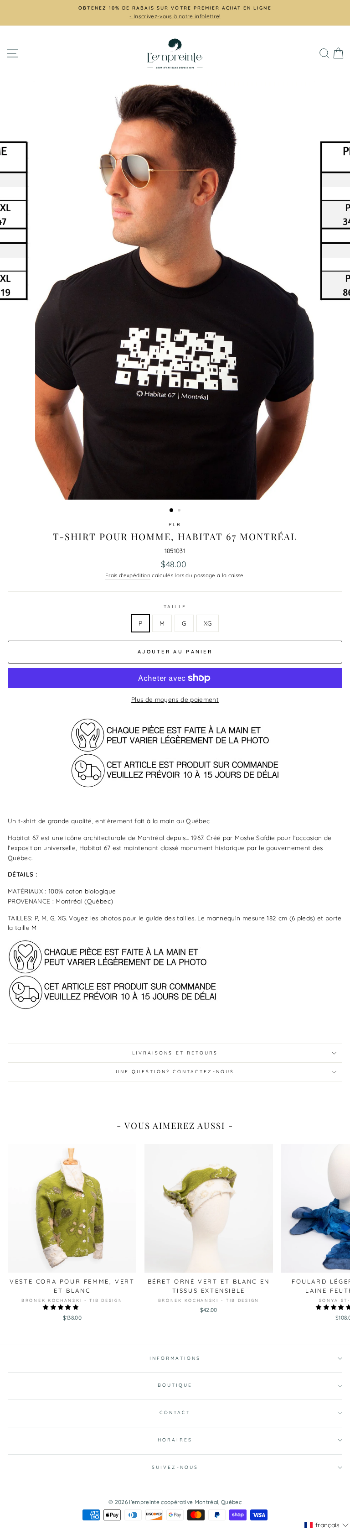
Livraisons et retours (175, 1053)
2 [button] (180, 511)
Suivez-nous (175, 1467)
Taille (175, 607)
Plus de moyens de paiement (175, 699)
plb (175, 524)
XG (208, 623)
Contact (175, 1412)
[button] (61, 1307)
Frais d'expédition (127, 575)
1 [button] (172, 510)
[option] (175, 8)
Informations (175, 1358)
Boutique (175, 1385)
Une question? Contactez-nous (175, 1072)
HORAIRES (175, 1440)
